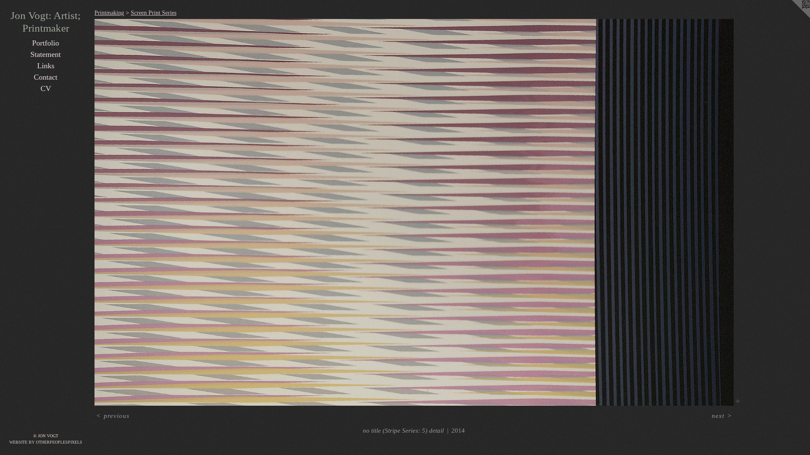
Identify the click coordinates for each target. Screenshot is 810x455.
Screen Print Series (153, 13)
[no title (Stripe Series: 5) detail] (414, 212)
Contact (45, 77)
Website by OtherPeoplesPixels (45, 442)
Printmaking (109, 13)
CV (45, 88)
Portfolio (45, 43)
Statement (45, 54)
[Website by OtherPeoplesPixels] (793, 17)
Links (45, 66)
